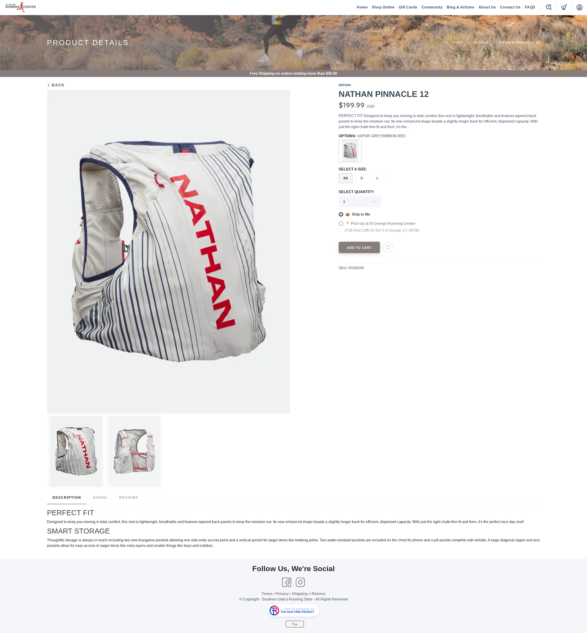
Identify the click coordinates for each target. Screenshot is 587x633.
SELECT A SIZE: (353, 169)
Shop (458, 42)
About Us (487, 7)
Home (362, 7)
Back (57, 85)
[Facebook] (287, 582)
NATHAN (481, 42)
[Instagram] (300, 582)
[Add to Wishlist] (388, 247)
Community (432, 7)
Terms (267, 594)
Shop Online (383, 7)
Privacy (282, 594)
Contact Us (510, 7)
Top (295, 624)
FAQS (530, 7)
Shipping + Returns (309, 594)
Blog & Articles (460, 7)
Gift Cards (408, 7)
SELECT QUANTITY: (356, 192)
